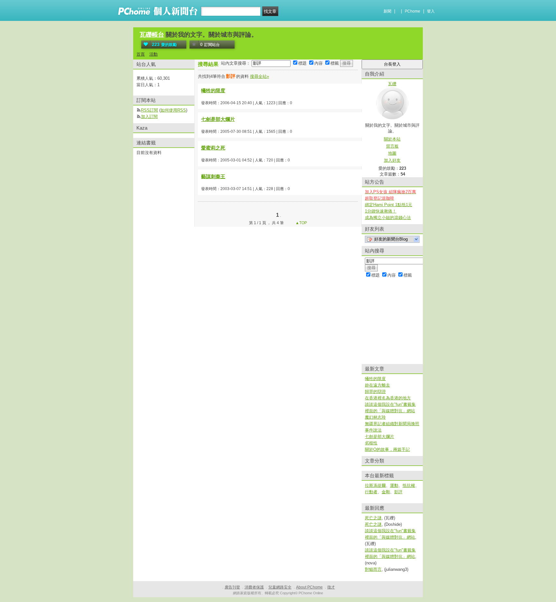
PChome (412, 11)
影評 (398, 491)
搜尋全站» (259, 76)
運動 (394, 485)
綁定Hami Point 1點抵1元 (388, 204)
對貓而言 (373, 569)
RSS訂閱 (149, 110)
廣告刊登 (232, 587)
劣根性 (371, 443)
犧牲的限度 (213, 90)
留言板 (392, 146)
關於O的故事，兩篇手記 (387, 449)
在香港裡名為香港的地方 (388, 398)
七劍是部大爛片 (218, 119)
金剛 (386, 491)
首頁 (140, 54)
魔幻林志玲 (375, 417)
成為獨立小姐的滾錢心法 (388, 217)
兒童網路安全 (280, 587)
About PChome (309, 587)
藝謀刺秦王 (213, 176)
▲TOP (300, 223)
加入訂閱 (149, 116)
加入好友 (392, 160)
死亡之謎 (373, 517)
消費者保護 (254, 587)
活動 (153, 54)
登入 (431, 11)
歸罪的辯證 (375, 391)
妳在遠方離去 (377, 385)
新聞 (387, 11)
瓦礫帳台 (152, 34)
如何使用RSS (173, 110)
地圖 (392, 153)
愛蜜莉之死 (213, 147)
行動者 (371, 491)
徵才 (331, 587)
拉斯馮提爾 (375, 485)
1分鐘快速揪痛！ (380, 211)
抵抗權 (409, 485)
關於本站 (392, 139)
